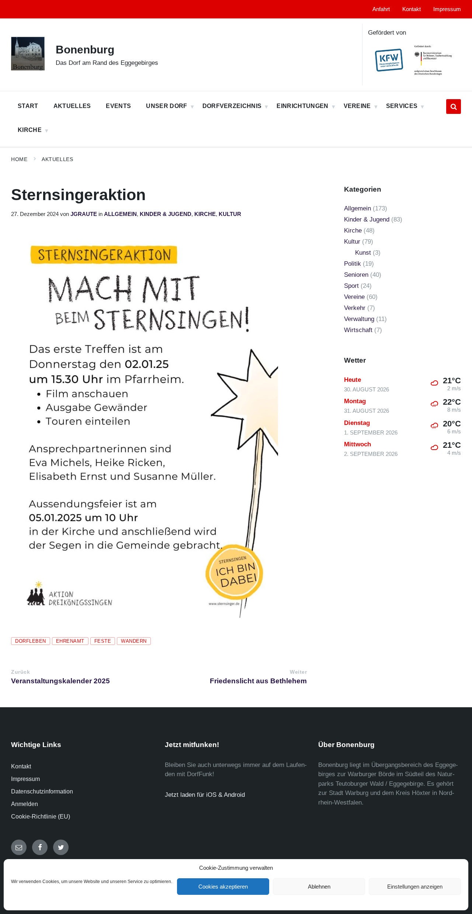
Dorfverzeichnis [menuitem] (232, 106)
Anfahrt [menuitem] (381, 9)
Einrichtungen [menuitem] (302, 106)
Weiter (298, 672)
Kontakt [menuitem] (411, 9)
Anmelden (24, 804)
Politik (352, 263)
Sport (351, 285)
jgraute (83, 214)
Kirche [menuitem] (30, 130)
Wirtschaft (358, 330)
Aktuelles (57, 159)
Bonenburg (85, 49)
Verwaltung (359, 318)
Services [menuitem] (402, 106)
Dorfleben (30, 641)
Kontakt (21, 766)
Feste (102, 641)
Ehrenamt (70, 641)
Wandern (134, 641)
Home (19, 159)
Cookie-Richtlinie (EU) (40, 816)
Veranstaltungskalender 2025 (60, 681)
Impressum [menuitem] (447, 9)
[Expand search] (453, 106)
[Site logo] (28, 68)
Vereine (354, 296)
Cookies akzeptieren (223, 886)
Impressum (25, 779)
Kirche (205, 214)
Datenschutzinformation (42, 791)
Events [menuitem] (118, 106)
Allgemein (120, 214)
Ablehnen (319, 886)
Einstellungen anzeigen (414, 886)
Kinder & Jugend (165, 214)
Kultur (230, 214)
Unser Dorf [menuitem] (166, 106)
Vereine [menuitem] (357, 106)
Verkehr (354, 307)
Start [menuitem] (28, 106)
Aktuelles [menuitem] (72, 106)
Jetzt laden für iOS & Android (205, 794)
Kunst (363, 252)
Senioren (356, 274)
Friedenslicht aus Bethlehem (258, 681)
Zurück (20, 672)
